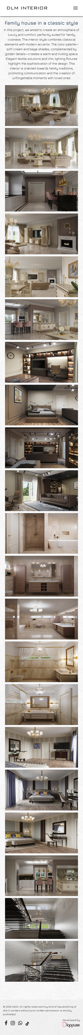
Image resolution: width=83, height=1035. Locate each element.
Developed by (71, 1020)
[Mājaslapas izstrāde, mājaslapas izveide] (71, 1024)
